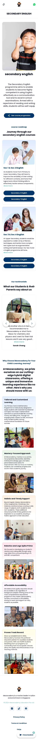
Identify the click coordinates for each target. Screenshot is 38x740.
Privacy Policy (19, 717)
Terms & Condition (19, 723)
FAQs (19, 729)
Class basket (28, 734)
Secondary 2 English (19, 193)
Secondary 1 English (19, 199)
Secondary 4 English (19, 266)
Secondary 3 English (19, 260)
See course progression (20, 115)
